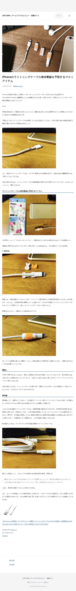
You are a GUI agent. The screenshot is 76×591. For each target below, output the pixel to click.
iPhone (15, 86)
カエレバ (14, 530)
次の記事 (11, 564)
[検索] (69, 15)
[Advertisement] (38, 5)
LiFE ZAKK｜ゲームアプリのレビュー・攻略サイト (20, 16)
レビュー (20, 86)
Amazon (5, 536)
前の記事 (11, 560)
